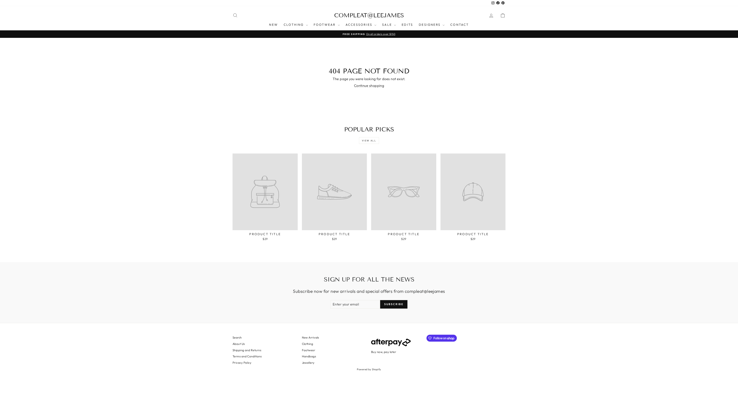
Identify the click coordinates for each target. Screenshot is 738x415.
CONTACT (459, 25)
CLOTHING (294, 25)
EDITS (407, 25)
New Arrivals (310, 337)
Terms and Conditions (247, 356)
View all (369, 140)
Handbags (309, 356)
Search (237, 337)
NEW (273, 25)
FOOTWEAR (325, 25)
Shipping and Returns (247, 350)
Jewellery (308, 362)
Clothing (307, 344)
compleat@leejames (369, 15)
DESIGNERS (430, 25)
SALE (387, 25)
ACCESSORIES (359, 25)
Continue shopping (369, 85)
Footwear (308, 350)
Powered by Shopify (369, 369)
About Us (239, 344)
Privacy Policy (242, 362)
